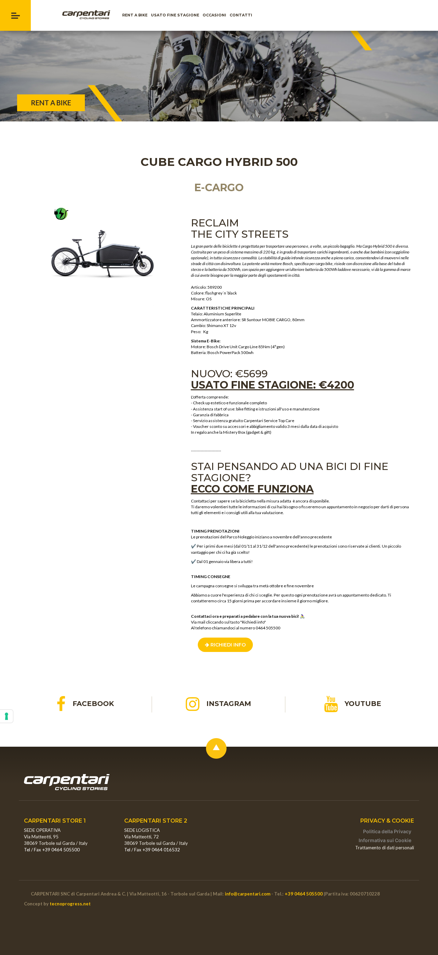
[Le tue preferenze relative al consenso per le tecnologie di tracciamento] (6, 716)
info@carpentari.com (247, 894)
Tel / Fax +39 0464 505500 (52, 849)
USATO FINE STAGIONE (176, 15)
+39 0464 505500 (304, 894)
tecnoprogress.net (70, 903)
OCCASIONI (215, 15)
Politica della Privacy (387, 831)
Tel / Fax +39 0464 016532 (152, 849)
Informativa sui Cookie (385, 840)
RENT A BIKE (135, 15)
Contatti (242, 15)
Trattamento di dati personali (384, 847)
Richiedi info (227, 645)
